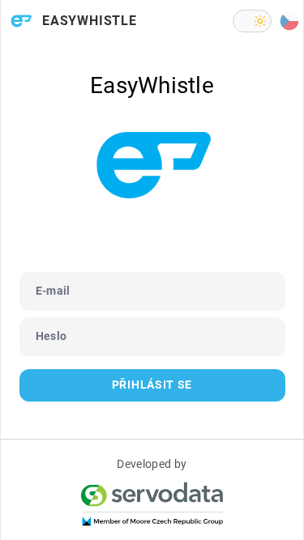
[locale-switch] (289, 21)
